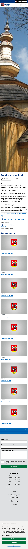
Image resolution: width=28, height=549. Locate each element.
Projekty (16, 178)
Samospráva (9, 178)
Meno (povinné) (4, 439)
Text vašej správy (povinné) (7, 450)
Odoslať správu (14, 466)
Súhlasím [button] (13, 539)
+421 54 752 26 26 (14, 501)
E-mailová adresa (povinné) (7, 444)
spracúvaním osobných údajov (15, 462)
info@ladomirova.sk (14, 500)
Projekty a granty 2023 (6, 179)
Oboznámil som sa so (15, 462)
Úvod (3, 178)
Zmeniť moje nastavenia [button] (14, 545)
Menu (22, 5)
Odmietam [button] (14, 542)
